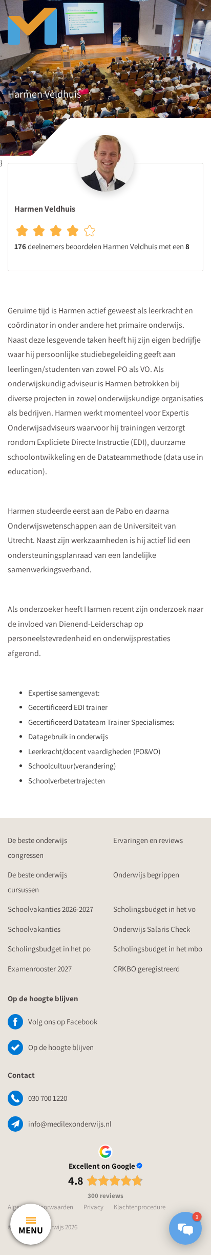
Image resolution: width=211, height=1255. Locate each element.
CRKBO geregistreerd (146, 968)
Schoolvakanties (34, 929)
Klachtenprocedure (139, 1207)
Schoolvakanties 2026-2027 (50, 909)
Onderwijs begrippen (146, 874)
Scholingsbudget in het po (49, 948)
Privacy (93, 1207)
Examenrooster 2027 (40, 968)
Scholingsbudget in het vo (154, 909)
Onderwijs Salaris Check (151, 929)
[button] (185, 1228)
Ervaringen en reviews (148, 840)
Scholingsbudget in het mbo (157, 948)
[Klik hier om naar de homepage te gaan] (72, 20)
